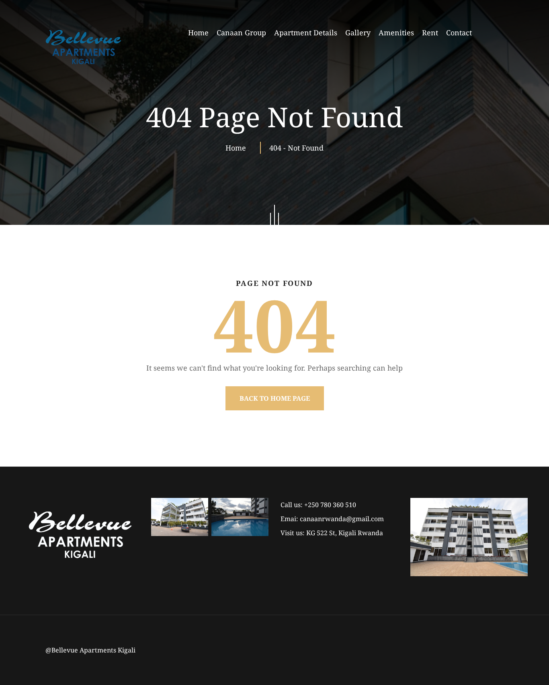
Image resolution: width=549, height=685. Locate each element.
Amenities (396, 32)
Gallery (358, 32)
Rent (430, 32)
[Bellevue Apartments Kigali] (83, 47)
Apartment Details (305, 32)
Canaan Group (241, 32)
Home (198, 32)
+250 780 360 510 (330, 504)
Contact (459, 32)
